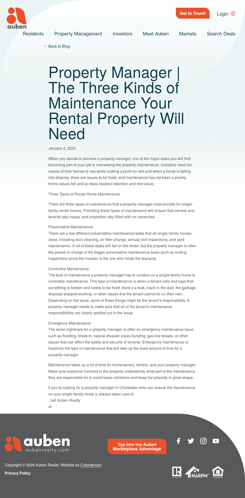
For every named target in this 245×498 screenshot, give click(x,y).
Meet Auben (156, 33)
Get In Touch (193, 13)
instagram (203, 441)
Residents (33, 33)
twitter (191, 441)
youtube (216, 441)
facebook (178, 441)
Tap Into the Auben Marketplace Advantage (137, 446)
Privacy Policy (18, 473)
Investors (122, 33)
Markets (187, 33)
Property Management (78, 33)
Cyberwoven (91, 465)
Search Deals (221, 33)
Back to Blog (59, 46)
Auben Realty (17, 18)
